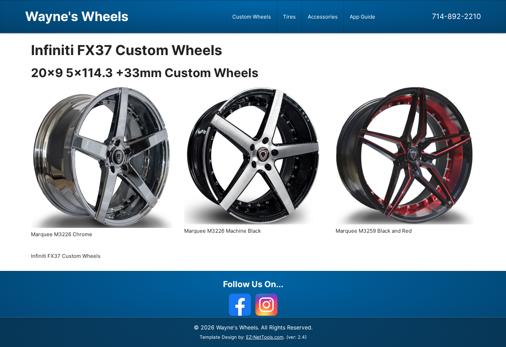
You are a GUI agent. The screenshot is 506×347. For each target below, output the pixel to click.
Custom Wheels (251, 16)
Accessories (323, 16)
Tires (289, 16)
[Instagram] (266, 305)
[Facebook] (240, 305)
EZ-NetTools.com (265, 337)
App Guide (362, 16)
